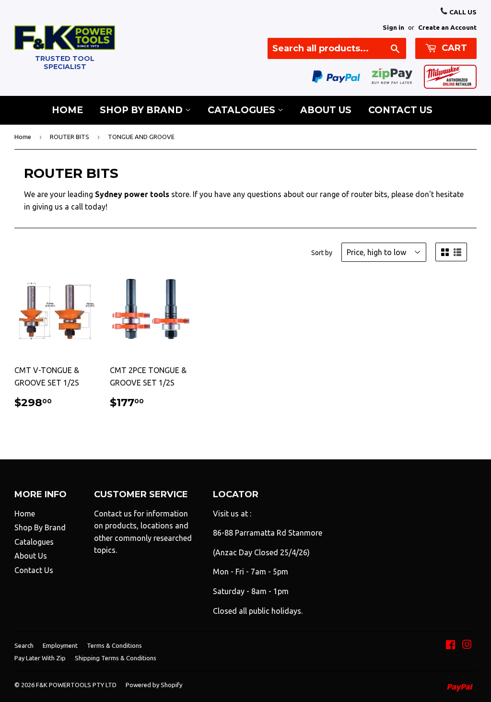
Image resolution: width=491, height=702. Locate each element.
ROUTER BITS (69, 136)
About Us (325, 110)
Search (24, 645)
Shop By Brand (142, 110)
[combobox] (337, 48)
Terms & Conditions (114, 645)
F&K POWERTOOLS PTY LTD (76, 684)
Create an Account (447, 27)
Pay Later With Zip (40, 658)
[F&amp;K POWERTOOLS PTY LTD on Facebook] (450, 645)
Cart (453, 48)
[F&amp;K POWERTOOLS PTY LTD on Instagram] (467, 645)
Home (67, 110)
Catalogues (243, 110)
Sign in (393, 27)
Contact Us (400, 110)
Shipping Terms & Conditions (115, 658)
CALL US (462, 12)
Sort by (321, 253)
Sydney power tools (132, 194)
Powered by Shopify (154, 684)
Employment (60, 645)
